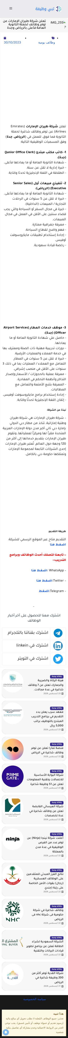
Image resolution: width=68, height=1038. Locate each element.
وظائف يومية (46, 42)
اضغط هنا (58, 545)
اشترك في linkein (32, 646)
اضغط (44, 591)
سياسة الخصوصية (34, 999)
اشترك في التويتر (33, 659)
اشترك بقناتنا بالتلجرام (28, 633)
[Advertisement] (34, 84)
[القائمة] (10, 9)
